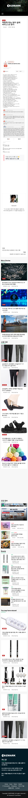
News (15, 784)
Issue (4, 20)
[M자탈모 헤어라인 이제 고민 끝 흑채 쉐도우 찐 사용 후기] (5, 602)
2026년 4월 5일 (11, 518)
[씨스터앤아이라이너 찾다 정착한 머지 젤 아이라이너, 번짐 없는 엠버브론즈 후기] (5, 559)
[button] (2, 13)
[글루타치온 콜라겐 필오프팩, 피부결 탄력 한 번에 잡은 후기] (5, 569)
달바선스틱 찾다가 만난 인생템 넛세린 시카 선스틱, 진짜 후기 (18, 579)
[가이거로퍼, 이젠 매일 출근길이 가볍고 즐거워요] (14, 403)
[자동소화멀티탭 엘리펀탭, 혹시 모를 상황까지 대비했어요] (14, 621)
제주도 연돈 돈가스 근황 (12, 158)
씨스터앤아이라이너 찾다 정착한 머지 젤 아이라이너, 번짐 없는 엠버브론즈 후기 (18, 558)
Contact (17, 788)
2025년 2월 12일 (21, 547)
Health (20, 784)
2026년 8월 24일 (15, 367)
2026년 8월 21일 (15, 286)
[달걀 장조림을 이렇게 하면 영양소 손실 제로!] (5, 544)
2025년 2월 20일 (20, 537)
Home (6, 784)
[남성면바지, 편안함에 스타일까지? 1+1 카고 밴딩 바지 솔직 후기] (14, 353)
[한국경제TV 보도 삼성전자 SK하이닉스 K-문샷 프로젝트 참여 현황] (14, 271)
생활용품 (4, 628)
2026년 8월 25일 (15, 562)
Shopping (13, 786)
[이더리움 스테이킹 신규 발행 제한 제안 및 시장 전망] (14, 298)
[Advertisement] (14, 44)
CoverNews (17, 795)
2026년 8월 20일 (15, 312)
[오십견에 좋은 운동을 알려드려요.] (5, 535)
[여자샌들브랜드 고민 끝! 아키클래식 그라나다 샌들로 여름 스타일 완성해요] (14, 427)
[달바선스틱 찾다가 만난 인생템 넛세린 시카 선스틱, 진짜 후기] (5, 580)
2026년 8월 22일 (15, 417)
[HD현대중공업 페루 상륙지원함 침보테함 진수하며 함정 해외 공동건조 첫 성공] (14, 324)
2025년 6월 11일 (20, 528)
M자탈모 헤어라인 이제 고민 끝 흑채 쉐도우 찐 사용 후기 (18, 601)
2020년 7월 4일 (11, 27)
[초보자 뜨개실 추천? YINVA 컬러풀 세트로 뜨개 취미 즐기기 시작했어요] (14, 452)
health (4, 512)
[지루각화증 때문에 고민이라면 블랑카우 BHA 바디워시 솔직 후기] (5, 591)
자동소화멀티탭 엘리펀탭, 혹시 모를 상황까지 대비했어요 (13, 763)
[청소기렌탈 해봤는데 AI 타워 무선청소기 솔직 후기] (14, 675)
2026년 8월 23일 (15, 392)
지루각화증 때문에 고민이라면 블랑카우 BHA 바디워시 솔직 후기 (18, 590)
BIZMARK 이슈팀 (6, 286)
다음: (18, 253)
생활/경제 (11, 788)
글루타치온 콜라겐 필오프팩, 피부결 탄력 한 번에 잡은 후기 (17, 568)
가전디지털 (21, 786)
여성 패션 (4, 360)
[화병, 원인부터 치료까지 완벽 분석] (5, 526)
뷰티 (12, 554)
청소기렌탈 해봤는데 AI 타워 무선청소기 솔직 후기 (13, 774)
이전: (11, 249)
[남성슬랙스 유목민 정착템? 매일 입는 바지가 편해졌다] (14, 378)
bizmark (5, 27)
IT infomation (6, 786)
